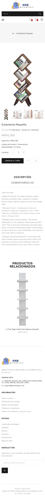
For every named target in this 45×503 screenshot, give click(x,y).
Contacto (5, 434)
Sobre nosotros (7, 398)
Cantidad (5, 152)
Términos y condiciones (11, 408)
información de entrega (10, 402)
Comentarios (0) (22, 182)
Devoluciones (7, 437)
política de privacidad (10, 405)
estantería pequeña (24, 33)
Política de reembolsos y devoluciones (16, 411)
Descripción (22, 177)
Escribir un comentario (30, 130)
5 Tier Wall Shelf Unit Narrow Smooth (22, 329)
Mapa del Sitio (7, 441)
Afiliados (5, 428)
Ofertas (5, 431)
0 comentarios (15, 130)
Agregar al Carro (12, 161)
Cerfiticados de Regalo (10, 424)
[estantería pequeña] (6, 114)
